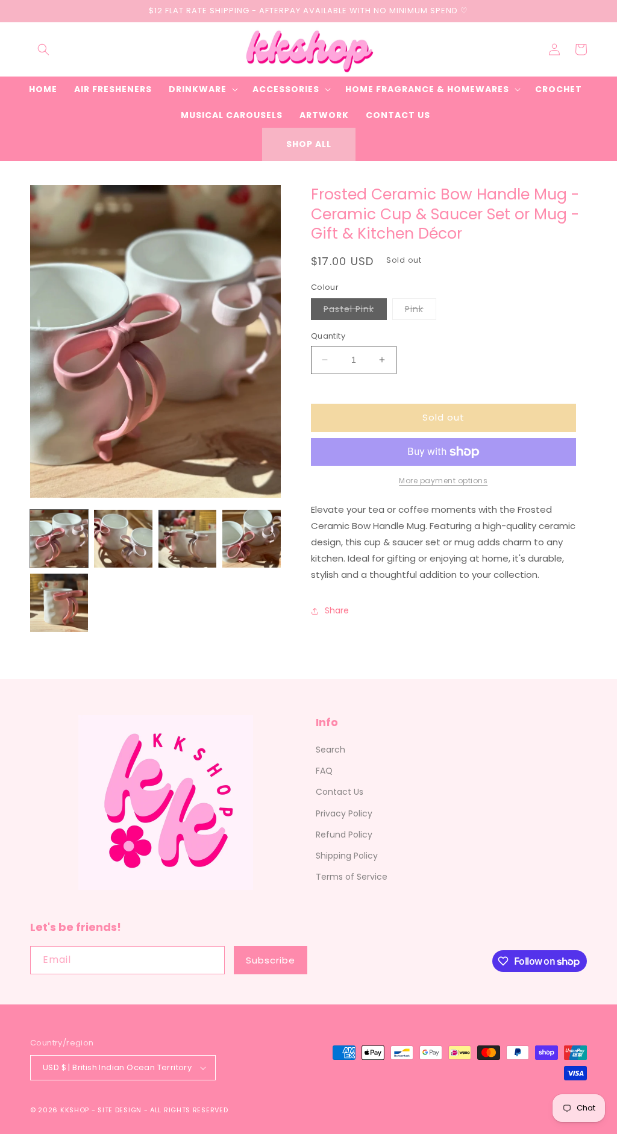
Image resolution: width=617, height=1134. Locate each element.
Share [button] (337, 610)
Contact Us (339, 792)
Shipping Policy (347, 856)
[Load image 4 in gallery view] (251, 539)
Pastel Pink (355, 311)
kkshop (74, 1110)
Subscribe (270, 960)
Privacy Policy (344, 813)
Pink (420, 311)
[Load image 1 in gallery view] (59, 539)
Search (330, 750)
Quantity (328, 336)
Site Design (120, 1110)
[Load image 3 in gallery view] (187, 539)
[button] (43, 49)
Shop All (308, 144)
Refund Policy (344, 835)
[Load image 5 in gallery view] (59, 602)
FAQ (324, 771)
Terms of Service (351, 877)
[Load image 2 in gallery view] (123, 539)
